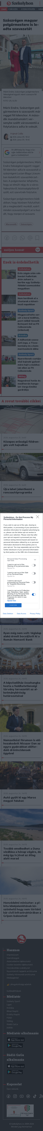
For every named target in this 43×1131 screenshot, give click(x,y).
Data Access (21, 613)
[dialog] (21, 565)
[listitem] (21, 559)
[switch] (34, 565)
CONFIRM (13, 605)
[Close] (38, 517)
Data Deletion (8, 613)
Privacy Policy (35, 613)
